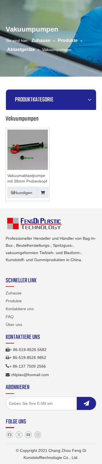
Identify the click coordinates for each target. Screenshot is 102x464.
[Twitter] (18, 434)
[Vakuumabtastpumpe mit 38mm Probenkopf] (27, 149)
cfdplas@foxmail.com (30, 374)
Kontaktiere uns (20, 309)
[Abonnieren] (86, 403)
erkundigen (22, 192)
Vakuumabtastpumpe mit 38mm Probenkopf (27, 178)
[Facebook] (9, 434)
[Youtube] (28, 434)
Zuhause (14, 293)
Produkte (14, 301)
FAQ (10, 316)
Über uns (14, 324)
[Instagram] (37, 434)
